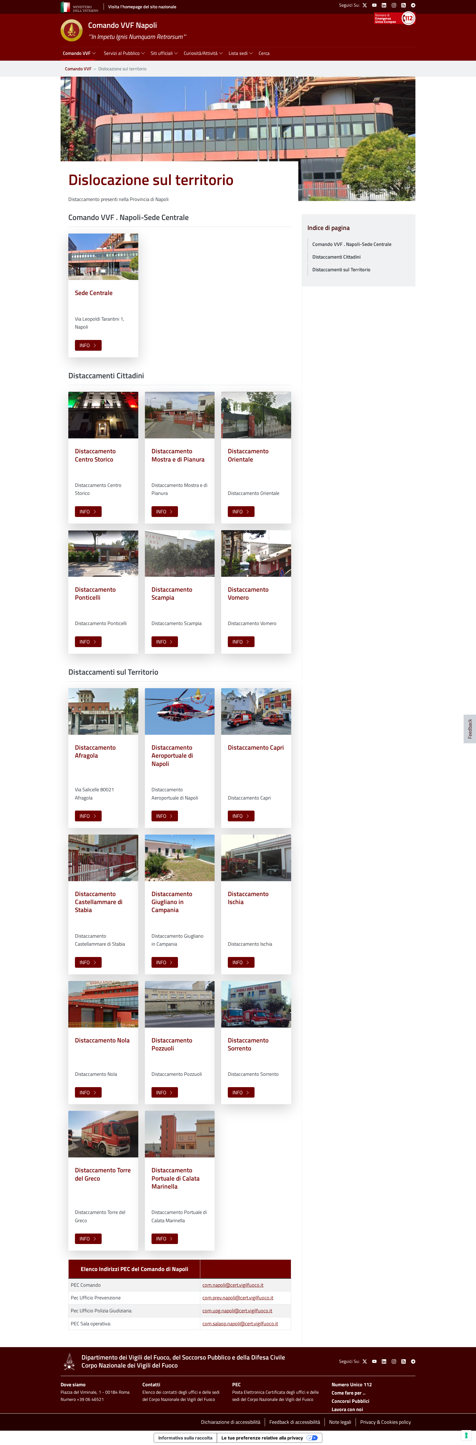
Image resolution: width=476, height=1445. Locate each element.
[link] (364, 5)
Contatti (151, 1384)
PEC (236, 1384)
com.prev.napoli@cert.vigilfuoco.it (237, 1297)
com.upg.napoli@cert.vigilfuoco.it (237, 1310)
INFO (85, 345)
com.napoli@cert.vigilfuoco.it (232, 1285)
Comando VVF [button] (77, 53)
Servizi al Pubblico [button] (122, 53)
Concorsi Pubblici (350, 1401)
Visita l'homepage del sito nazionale (142, 6)
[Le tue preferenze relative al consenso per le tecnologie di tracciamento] (466, 1435)
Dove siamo (73, 1384)
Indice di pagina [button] (328, 228)
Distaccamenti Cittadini (336, 257)
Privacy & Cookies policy (385, 1422)
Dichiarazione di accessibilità (230, 1422)
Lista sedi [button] (238, 53)
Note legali (340, 1422)
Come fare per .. (349, 1392)
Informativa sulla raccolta (185, 1438)
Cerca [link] (264, 53)
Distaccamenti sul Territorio (341, 269)
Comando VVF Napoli (122, 25)
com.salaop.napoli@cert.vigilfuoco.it (240, 1323)
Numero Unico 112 (352, 1384)
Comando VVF (78, 68)
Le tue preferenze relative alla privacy (262, 1438)
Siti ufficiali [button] (162, 53)
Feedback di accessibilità (294, 1422)
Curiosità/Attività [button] (201, 53)
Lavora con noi (347, 1409)
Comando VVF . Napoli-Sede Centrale (351, 244)
